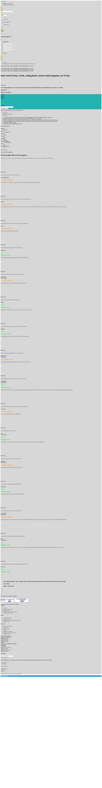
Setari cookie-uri (4, 676)
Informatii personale (7, 626)
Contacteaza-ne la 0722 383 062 (12, 110)
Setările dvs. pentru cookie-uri (9, 632)
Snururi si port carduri (8, 613)
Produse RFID (6, 610)
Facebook (5, 651)
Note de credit (6, 628)
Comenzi (5, 627)
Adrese (4, 630)
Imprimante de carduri (8, 609)
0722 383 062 (9, 3)
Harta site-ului (6, 621)
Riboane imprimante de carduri (10, 611)
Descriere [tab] (5, 112)
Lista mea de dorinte (7, 631)
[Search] (2, 13)
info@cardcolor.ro (10, 4)
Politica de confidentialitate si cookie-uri (12, 620)
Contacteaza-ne (7, 650)
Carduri (5, 607)
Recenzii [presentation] (5, 115)
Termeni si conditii (7, 617)
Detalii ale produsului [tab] (8, 113)
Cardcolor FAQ (6, 619)
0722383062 (5, 648)
